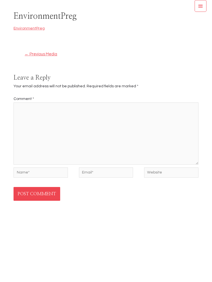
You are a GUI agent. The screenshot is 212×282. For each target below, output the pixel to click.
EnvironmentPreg (29, 28)
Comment (24, 99)
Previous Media (41, 54)
